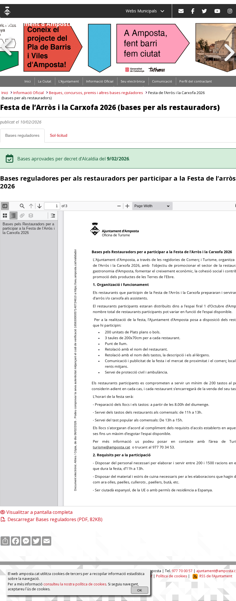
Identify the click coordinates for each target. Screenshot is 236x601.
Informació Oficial (28, 92)
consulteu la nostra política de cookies (74, 584)
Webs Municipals (143, 11)
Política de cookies (171, 576)
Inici (4, 92)
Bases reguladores (22, 135)
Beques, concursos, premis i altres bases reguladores (96, 92)
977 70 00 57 (182, 570)
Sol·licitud (58, 135)
